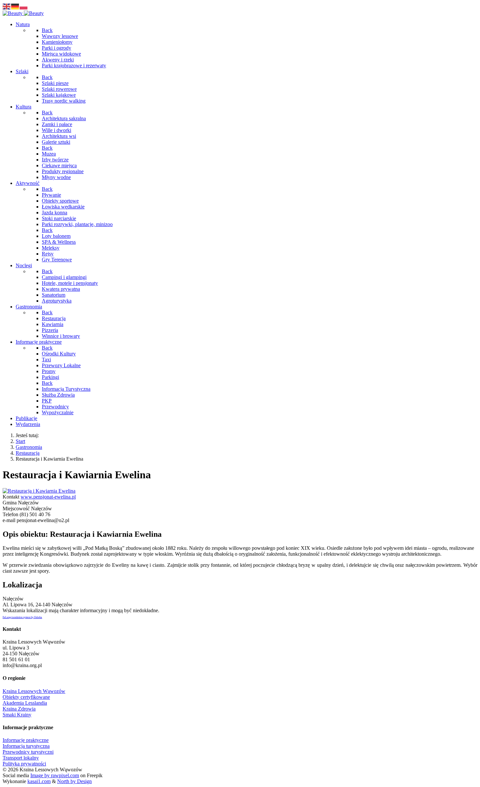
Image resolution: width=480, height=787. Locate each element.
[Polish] (24, 6)
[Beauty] (23, 13)
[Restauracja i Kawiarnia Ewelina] (39, 491)
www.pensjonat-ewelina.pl (48, 497)
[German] (15, 6)
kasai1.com (39, 781)
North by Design (74, 781)
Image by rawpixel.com (54, 775)
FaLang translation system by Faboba (22, 617)
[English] (7, 6)
